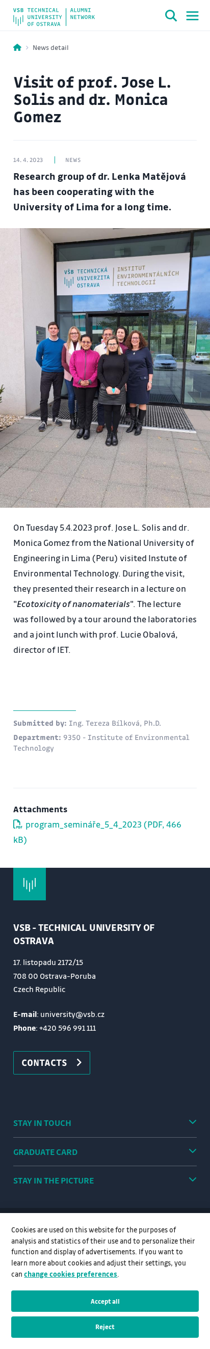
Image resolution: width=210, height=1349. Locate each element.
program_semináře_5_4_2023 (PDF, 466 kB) (97, 832)
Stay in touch (42, 1122)
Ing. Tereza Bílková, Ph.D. (115, 722)
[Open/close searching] (171, 17)
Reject (105, 1327)
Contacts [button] (44, 1062)
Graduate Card (45, 1151)
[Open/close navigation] (192, 16)
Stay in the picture (53, 1180)
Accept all (105, 1301)
